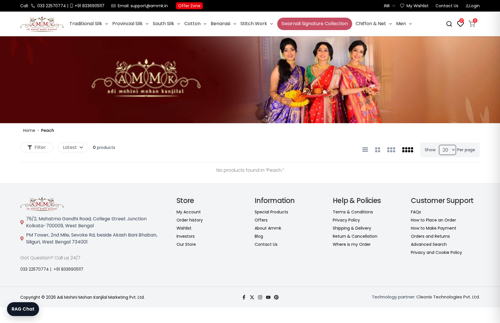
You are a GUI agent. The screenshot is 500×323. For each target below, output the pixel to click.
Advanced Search (429, 244)
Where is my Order (352, 244)
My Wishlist (418, 6)
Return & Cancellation (355, 236)
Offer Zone (189, 6)
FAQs (416, 212)
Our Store (186, 244)
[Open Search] (449, 24)
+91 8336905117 (68, 269)
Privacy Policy (346, 220)
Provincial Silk (127, 24)
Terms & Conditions (353, 212)
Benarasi (220, 24)
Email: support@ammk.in (143, 6)
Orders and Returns (430, 236)
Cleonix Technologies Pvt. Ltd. (448, 297)
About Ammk (268, 228)
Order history (190, 220)
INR (387, 6)
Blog (259, 236)
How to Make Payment (433, 228)
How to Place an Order (433, 220)
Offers (261, 220)
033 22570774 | (35, 269)
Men (401, 24)
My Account (189, 212)
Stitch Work (253, 24)
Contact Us (446, 6)
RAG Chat (23, 309)
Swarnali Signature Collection (315, 23)
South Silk (163, 24)
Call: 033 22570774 (43, 6)
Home (29, 130)
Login (474, 6)
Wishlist (184, 228)
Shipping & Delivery (352, 228)
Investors (186, 236)
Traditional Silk (85, 24)
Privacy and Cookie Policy (436, 252)
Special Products (271, 212)
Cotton (192, 24)
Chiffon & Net (371, 24)
